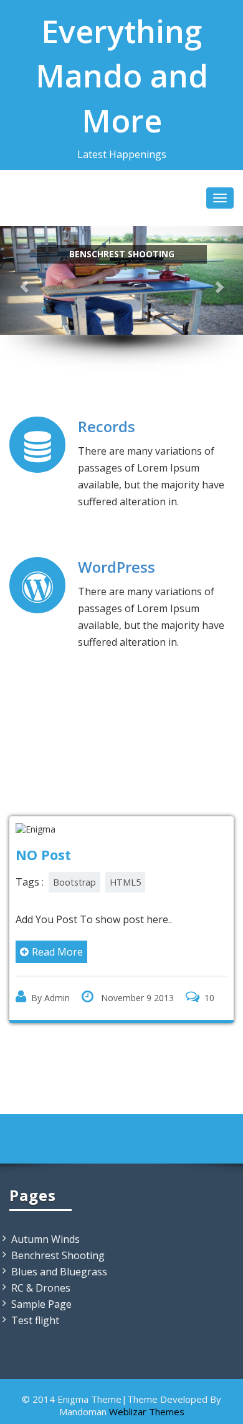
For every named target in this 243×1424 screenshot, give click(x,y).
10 (209, 998)
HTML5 (125, 882)
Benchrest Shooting (58, 1255)
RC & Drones (40, 1288)
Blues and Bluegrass (59, 1271)
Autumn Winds (45, 1239)
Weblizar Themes (146, 1411)
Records (106, 426)
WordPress (116, 566)
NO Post (43, 854)
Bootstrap (74, 882)
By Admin (50, 998)
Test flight (35, 1320)
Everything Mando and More (122, 76)
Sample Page (41, 1304)
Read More (57, 952)
